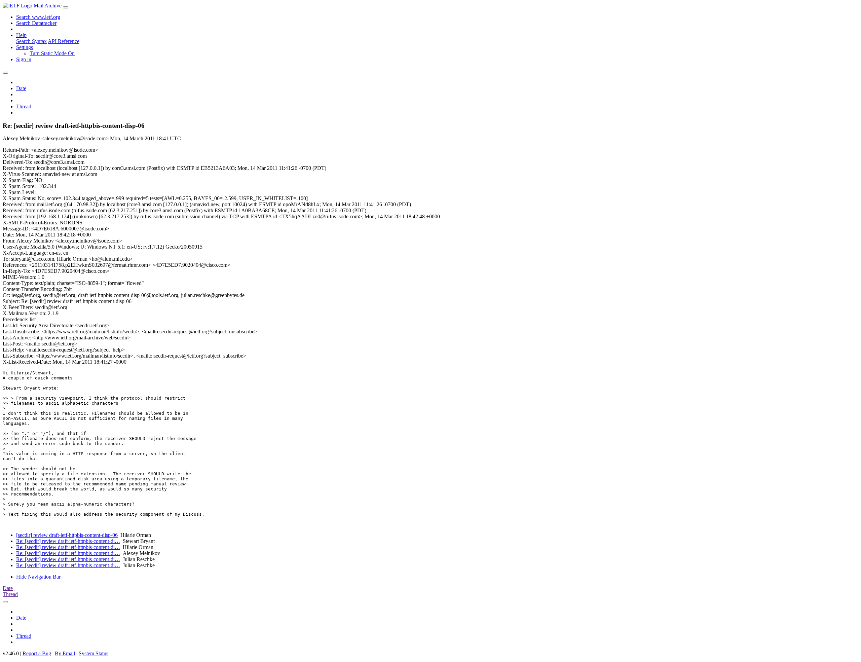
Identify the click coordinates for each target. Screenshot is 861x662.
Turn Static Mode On (52, 53)
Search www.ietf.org (38, 17)
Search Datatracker (36, 23)
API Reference (63, 41)
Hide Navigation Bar (38, 577)
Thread (23, 106)
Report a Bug (37, 653)
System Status (93, 653)
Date (21, 88)
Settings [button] (24, 47)
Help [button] (21, 35)
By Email (65, 653)
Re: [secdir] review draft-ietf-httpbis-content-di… (68, 541)
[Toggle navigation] (65, 7)
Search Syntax (31, 41)
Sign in (23, 59)
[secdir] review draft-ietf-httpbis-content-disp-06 (67, 535)
